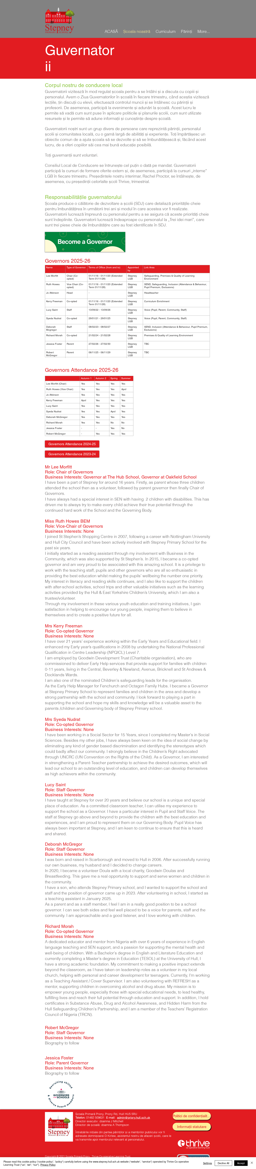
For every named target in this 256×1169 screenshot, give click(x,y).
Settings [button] (207, 1163)
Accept (241, 1163)
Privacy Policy (48, 1164)
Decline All (223, 1163)
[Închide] (252, 1163)
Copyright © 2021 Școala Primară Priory (67, 1156)
